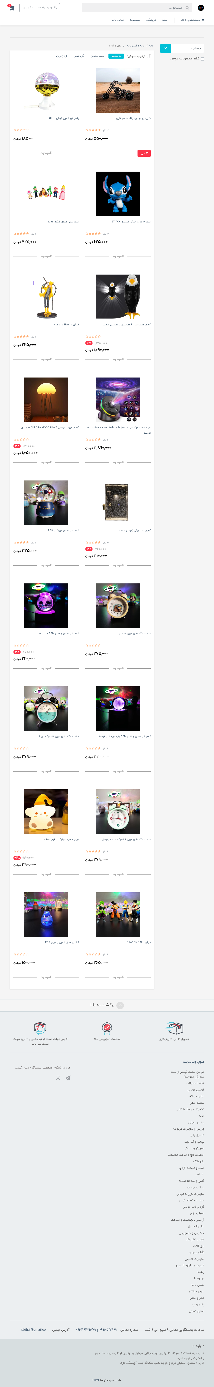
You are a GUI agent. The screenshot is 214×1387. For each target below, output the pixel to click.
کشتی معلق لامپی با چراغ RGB (62, 942)
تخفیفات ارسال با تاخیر (190, 1109)
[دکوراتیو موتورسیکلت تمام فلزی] (118, 90)
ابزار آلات (198, 1246)
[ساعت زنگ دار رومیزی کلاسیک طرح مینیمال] (118, 811)
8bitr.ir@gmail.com (34, 1330)
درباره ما (199, 1278)
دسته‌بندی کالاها (191, 20)
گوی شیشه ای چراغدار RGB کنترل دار (58, 633)
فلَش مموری (196, 1253)
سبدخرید (135, 20)
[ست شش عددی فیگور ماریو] (46, 193)
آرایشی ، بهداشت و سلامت (187, 1220)
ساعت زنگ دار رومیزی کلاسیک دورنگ (58, 736)
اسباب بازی (197, 1213)
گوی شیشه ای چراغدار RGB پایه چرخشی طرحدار (124, 736)
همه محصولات (195, 1083)
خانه (164, 20)
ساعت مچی (197, 1103)
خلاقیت (199, 1174)
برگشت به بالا (102, 1005)
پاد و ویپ (198, 1305)
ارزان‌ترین (61, 56)
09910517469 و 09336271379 (96, 1330)
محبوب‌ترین (97, 56)
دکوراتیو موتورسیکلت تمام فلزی (133, 118)
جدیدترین (116, 56)
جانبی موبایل (196, 1122)
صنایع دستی (196, 1311)
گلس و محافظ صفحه (191, 1181)
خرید (143, 153)
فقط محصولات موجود (184, 59)
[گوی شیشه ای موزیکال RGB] (46, 502)
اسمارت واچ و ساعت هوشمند (186, 1155)
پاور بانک (198, 1162)
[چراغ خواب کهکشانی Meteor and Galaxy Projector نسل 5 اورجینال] (118, 399)
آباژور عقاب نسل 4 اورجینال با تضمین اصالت (127, 324)
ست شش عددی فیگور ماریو (63, 221)
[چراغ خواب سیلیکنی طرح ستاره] (46, 811)
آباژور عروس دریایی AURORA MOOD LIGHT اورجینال (50, 427)
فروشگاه (151, 20)
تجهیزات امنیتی (194, 1259)
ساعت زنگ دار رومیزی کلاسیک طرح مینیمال (126, 839)
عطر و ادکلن (197, 1298)
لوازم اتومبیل (196, 1226)
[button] (14, 7)
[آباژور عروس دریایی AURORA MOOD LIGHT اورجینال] (46, 399)
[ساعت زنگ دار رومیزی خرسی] (118, 605)
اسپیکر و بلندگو (194, 1148)
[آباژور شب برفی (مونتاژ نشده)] (118, 502)
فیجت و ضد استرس (191, 1200)
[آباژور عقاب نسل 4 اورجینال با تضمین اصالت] (118, 296)
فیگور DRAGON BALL (139, 942)
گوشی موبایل (195, 1090)
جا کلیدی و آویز (194, 1187)
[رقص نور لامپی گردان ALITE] (46, 90)
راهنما (200, 1272)
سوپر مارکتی (196, 1291)
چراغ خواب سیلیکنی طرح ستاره (61, 839)
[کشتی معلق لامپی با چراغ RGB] (46, 914)
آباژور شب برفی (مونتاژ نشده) (134, 530)
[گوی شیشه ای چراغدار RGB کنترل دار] (46, 605)
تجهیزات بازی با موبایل (190, 1194)
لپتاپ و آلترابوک (194, 1142)
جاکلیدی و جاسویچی (191, 1233)
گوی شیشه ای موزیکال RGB (63, 530)
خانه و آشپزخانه (194, 1240)
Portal (95, 1380)
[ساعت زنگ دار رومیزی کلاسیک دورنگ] (46, 708)
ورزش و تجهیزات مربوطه (188, 1129)
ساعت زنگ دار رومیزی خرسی (135, 633)
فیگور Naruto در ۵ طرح (66, 324)
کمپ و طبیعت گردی (191, 1168)
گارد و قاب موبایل (193, 1207)
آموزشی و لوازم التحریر (190, 1266)
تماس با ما (118, 20)
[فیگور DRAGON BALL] (118, 914)
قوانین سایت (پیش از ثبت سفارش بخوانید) (187, 1074)
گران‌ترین (79, 56)
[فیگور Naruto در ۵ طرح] (46, 296)
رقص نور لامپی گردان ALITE (63, 118)
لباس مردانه (196, 1096)
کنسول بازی (197, 1135)
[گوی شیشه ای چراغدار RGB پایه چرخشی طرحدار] (118, 708)
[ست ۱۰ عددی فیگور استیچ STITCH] (118, 193)
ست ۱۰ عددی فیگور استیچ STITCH (131, 221)
